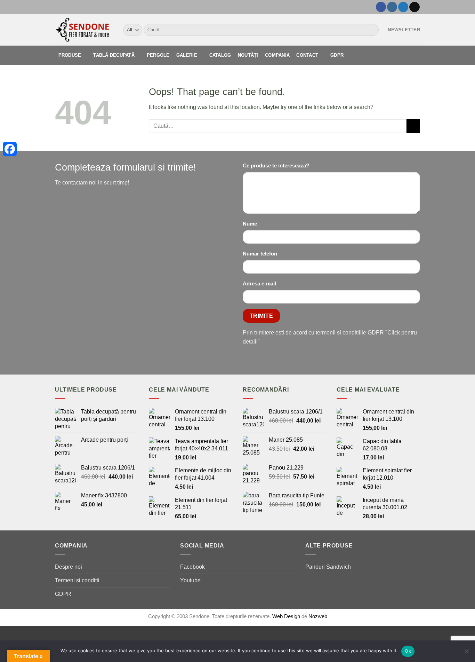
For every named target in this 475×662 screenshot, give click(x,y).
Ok (408, 651)
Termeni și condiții (77, 580)
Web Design (286, 616)
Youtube (190, 580)
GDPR (337, 55)
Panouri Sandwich (328, 567)
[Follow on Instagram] (392, 7)
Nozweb (317, 616)
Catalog (220, 55)
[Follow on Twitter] (403, 7)
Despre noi (68, 567)
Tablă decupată (114, 55)
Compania (277, 55)
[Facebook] (9, 149)
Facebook (192, 567)
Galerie (186, 55)
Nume (250, 224)
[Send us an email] (414, 7)
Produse (69, 55)
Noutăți (248, 55)
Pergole (158, 55)
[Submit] (372, 30)
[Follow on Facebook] (381, 7)
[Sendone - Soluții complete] (84, 29)
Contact (307, 55)
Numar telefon (260, 254)
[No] (466, 653)
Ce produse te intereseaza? (276, 165)
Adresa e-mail (259, 283)
